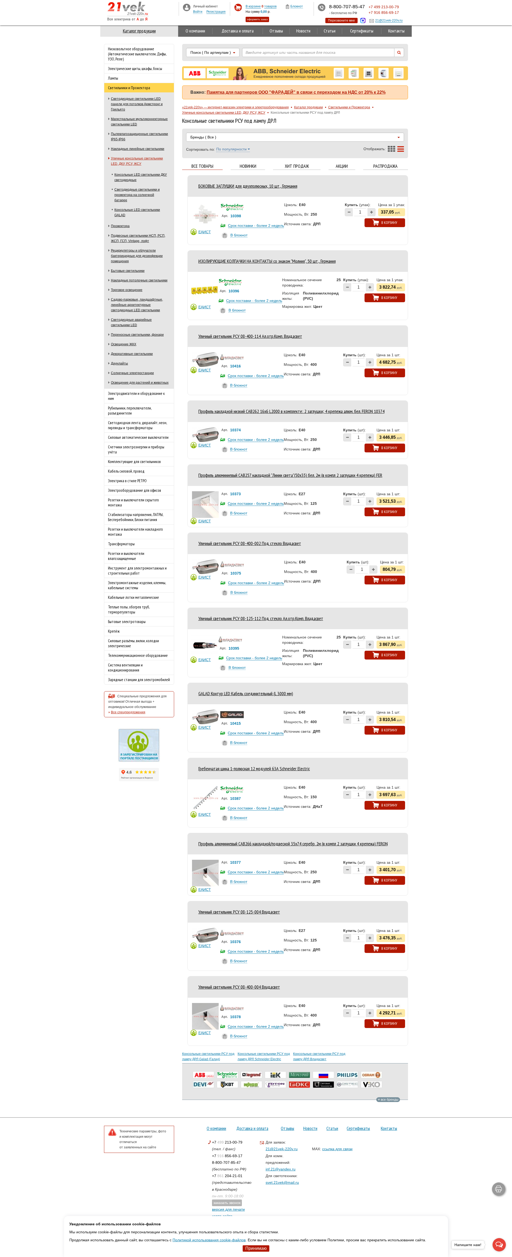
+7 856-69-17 (227, 1156)
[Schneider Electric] (227, 1074)
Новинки (248, 166)
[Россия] (323, 1074)
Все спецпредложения (128, 712)
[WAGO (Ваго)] (251, 1084)
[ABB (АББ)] (203, 1074)
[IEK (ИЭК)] (275, 1074)
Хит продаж (297, 166)
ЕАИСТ (204, 232)
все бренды (389, 1100)
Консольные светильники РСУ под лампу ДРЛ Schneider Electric (264, 1056)
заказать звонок (227, 1203)
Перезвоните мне (341, 20)
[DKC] (299, 1084)
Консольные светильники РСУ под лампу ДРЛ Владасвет (319, 1056)
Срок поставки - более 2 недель (256, 225)
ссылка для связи (337, 1149)
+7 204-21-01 (227, 1176)
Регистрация (216, 12)
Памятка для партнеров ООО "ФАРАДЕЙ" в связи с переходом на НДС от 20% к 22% (296, 92)
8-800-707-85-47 (226, 1162)
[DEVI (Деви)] (203, 1084)
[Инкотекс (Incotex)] (299, 1074)
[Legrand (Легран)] (251, 1074)
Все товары (202, 166)
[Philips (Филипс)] (347, 1074)
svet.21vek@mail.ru (282, 1182)
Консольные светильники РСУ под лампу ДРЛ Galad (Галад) (208, 1056)
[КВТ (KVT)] (227, 1084)
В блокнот (238, 235)
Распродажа (385, 166)
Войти (197, 12)
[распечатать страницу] (498, 1189)
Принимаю (256, 1248)
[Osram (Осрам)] (371, 1074)
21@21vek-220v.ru (282, 1149)
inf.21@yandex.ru (280, 1169)
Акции (342, 166)
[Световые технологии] (323, 1084)
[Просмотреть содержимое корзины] (238, 7)
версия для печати (228, 1209)
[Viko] (371, 1084)
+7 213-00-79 (227, 1142)
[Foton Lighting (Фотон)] (275, 1084)
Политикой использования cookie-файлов (209, 1240)
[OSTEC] (347, 1084)
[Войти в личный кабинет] (186, 7)
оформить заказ (257, 19)
